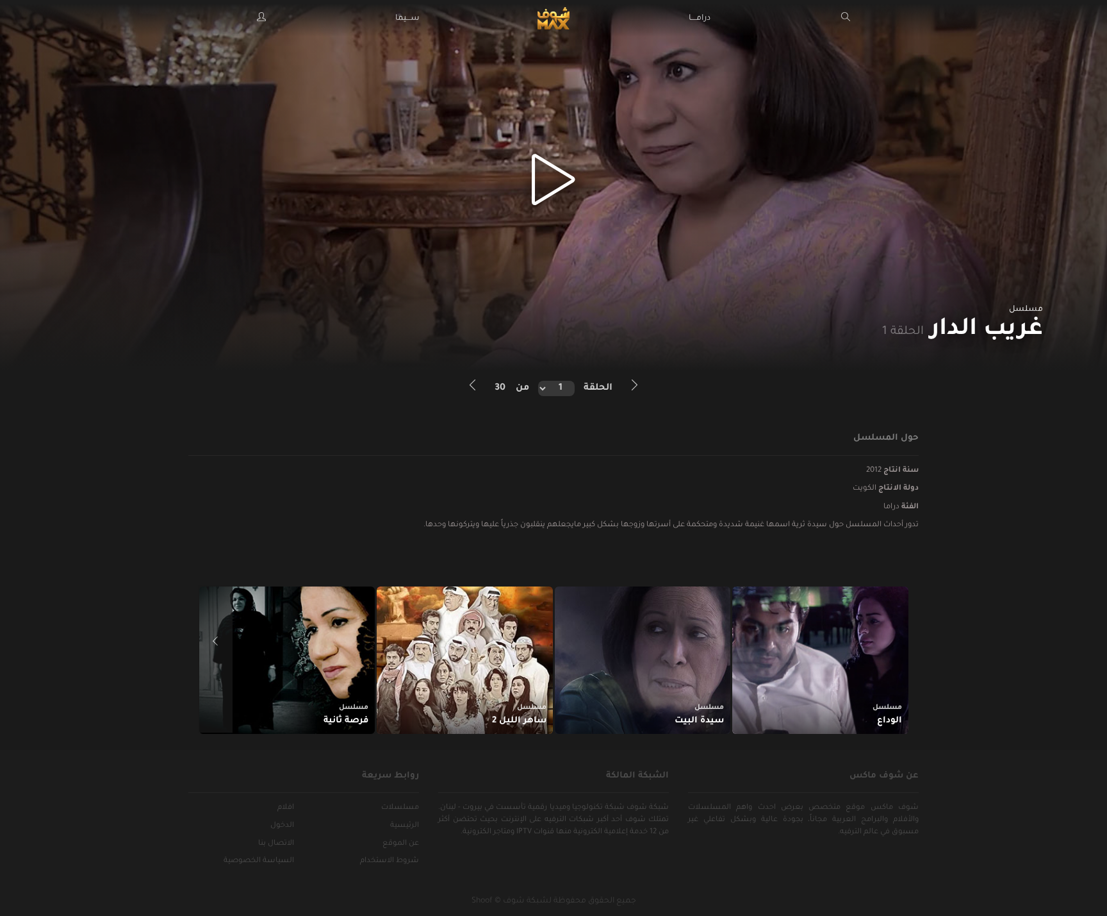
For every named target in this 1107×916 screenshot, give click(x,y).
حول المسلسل (886, 438)
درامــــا (699, 18)
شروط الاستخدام (389, 861)
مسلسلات (400, 808)
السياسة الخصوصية (259, 861)
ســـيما (407, 18)
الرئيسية (404, 826)
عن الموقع (400, 844)
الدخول (282, 826)
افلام (285, 808)
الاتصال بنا (276, 844)
